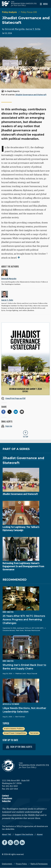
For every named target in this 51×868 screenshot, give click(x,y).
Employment (7, 864)
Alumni (40, 834)
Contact (5, 795)
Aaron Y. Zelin (33, 29)
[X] (9, 412)
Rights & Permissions (39, 864)
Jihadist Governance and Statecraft (30, 94)
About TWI (7, 834)
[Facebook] (3, 412)
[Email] (22, 412)
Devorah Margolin (15, 29)
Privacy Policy (21, 864)
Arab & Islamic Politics (13, 728)
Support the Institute (24, 834)
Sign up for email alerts (21, 746)
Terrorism (34, 733)
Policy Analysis (9, 12)
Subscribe (6, 801)
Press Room (7, 798)
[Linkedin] (16, 412)
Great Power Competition (15, 733)
